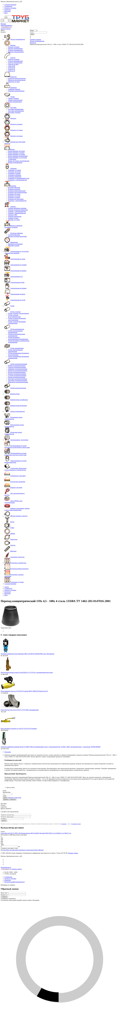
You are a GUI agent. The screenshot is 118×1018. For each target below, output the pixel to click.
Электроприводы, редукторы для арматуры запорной (16, 252)
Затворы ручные (13, 218)
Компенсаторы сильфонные (19, 399)
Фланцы (12, 45)
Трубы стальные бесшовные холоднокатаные (17, 319)
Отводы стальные (13, 59)
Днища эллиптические (15, 100)
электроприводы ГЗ (16, 276)
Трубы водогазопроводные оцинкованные (16, 335)
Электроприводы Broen (17, 294)
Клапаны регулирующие (16, 199)
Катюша (23, 833)
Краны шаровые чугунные (16, 154)
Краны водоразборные (15, 162)
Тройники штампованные (16, 91)
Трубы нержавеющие (17, 348)
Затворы (13, 206)
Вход (6, 13)
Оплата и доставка (10, 8)
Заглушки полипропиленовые (17, 379)
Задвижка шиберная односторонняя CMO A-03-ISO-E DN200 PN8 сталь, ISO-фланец (27, 654)
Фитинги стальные (16, 124)
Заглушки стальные (14, 112)
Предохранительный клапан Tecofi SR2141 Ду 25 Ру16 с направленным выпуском (27, 672)
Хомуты (12, 545)
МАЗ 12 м (52, 833)
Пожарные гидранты (11, 227)
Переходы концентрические (17, 78)
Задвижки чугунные (14, 170)
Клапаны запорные (14, 189)
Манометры (14, 242)
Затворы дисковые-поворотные (18, 210)
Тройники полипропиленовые (17, 369)
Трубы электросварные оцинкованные (15, 331)
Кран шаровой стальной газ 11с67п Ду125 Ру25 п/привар (19, 728)
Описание (7, 752)
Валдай (7, 833)
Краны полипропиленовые (16, 377)
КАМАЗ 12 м (60, 833)
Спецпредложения (10, 4)
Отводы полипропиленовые (17, 367)
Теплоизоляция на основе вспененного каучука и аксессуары (15, 454)
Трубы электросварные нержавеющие (15, 350)
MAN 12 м (67, 833)
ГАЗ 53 (12, 833)
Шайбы (12, 533)
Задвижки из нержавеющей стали (18, 178)
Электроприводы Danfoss (18, 270)
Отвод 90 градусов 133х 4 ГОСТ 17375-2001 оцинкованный (20, 710)
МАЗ (32, 833)
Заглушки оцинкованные (16, 111)
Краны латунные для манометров (18, 161)
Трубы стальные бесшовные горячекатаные (17, 322)
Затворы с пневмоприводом (17, 213)
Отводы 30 (11, 71)
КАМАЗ (36, 833)
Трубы (12, 306)
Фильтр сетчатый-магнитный (17, 236)
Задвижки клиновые (14, 175)
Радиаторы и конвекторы (18, 563)
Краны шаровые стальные (16, 152)
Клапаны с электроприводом (17, 200)
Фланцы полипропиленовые (17, 374)
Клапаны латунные (14, 194)
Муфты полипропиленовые (17, 365)
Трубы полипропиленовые (18, 364)
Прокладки (13, 539)
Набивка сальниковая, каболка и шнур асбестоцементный (17, 509)
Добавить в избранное (10, 799)
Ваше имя (4, 893)
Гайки (12, 527)
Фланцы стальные (13, 47)
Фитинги (13, 118)
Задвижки (13, 168)
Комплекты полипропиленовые (18, 382)
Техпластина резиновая (17, 481)
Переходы (13, 77)
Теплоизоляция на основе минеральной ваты (15, 461)
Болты (12, 522)
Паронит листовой (16, 487)
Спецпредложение (10, 584)
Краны (12, 149)
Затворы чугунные (14, 219)
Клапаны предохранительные (17, 192)
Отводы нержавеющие (15, 62)
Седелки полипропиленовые (17, 375)
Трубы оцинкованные (17, 329)
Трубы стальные (15, 312)
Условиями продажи (76, 824)
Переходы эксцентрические (17, 80)
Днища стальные (13, 98)
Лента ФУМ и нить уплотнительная (13, 501)
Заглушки (13, 107)
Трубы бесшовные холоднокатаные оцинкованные (18, 338)
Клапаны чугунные (14, 195)
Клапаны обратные (14, 187)
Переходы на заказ (14, 81)
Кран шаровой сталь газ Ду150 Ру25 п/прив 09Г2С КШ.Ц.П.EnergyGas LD (24, 691)
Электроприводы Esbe (17, 282)
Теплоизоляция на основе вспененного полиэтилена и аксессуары (17, 446)
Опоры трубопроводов (17, 411)
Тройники (13, 87)
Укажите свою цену (7, 817)
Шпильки (13, 551)
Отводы (12, 57)
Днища (12, 97)
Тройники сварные (14, 89)
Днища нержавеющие (15, 101)
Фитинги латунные (16, 136)
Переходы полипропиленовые (17, 370)
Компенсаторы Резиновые (18, 405)
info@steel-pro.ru (6, 867)
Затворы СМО (12, 215)
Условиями (63, 824)
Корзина (3, 24)
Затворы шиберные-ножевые (17, 208)
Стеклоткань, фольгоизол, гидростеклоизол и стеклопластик (15, 469)
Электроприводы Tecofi (17, 300)
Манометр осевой (13, 245)
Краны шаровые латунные (16, 151)
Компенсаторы (15, 394)
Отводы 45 (11, 69)
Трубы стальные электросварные (18, 313)
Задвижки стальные (14, 173)
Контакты (7, 11)
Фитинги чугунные (16, 130)
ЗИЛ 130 (17, 833)
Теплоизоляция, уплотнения (19, 440)
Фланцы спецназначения (16, 52)
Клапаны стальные (14, 197)
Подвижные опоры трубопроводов (13, 418)
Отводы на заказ (13, 64)
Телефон (3, 818)
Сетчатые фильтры (14, 235)
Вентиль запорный (16, 225)
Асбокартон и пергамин (18, 476)
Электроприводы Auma (17, 259)
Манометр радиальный (15, 244)
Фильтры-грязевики (16, 233)
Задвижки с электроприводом (17, 180)
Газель (3, 833)
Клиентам (7, 9)
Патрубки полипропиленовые (17, 380)
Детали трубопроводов (17, 39)
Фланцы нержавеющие (15, 48)
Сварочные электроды (17, 557)
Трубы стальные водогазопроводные (14, 315)
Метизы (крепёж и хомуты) (18, 516)
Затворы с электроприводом (17, 211)
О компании (8, 6)
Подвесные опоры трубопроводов (13, 433)
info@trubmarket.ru (6, 25)
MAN (47, 833)
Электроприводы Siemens (18, 288)
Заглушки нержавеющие (16, 109)
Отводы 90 (11, 66)
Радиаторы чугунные (17, 582)
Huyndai (42, 833)
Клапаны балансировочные (16, 191)
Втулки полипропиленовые (17, 372)
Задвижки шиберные (14, 176)
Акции (6, 587)
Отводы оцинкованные (15, 61)
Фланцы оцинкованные (15, 50)
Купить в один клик (14, 797)
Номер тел (4, 895)
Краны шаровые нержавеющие (18, 156)
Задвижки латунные (14, 171)
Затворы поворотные (14, 216)
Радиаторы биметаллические (19, 568)
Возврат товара (73, 853)
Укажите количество (7, 815)
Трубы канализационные (18, 388)
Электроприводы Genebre (18, 265)
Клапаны (13, 186)
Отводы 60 (11, 67)
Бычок (28, 833)
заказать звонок (6, 29)
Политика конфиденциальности (14, 882)
